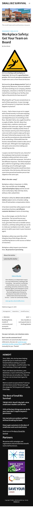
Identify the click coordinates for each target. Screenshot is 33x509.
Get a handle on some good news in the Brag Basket (25, 320)
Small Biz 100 (14, 31)
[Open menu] (29, 3)
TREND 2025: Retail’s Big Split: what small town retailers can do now (16, 403)
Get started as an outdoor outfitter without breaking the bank (15, 419)
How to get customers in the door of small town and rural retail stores (16, 426)
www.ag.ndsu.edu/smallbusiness (15, 301)
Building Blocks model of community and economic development (7, 322)
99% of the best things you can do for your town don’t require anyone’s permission (16, 411)
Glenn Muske (7, 46)
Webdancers (17, 501)
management (6, 31)
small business (25, 311)
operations (15, 311)
